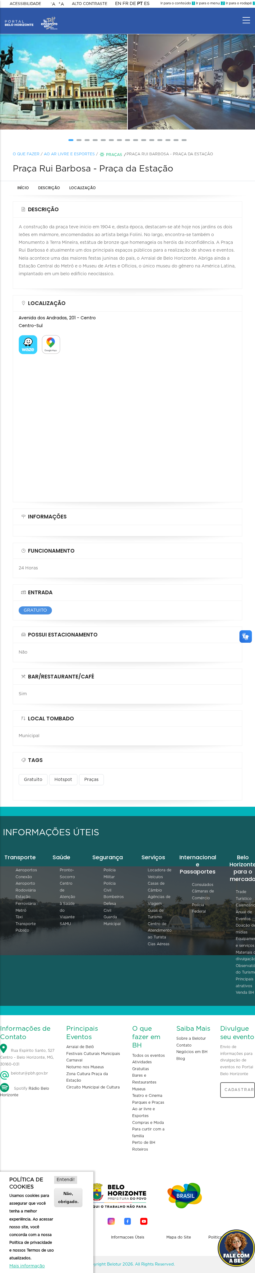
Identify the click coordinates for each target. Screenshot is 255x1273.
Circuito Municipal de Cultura (93, 1087)
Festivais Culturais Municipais (93, 1054)
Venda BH (245, 992)
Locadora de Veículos (159, 873)
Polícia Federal (199, 908)
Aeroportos (26, 870)
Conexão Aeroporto (25, 880)
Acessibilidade (25, 4)
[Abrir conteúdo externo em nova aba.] (28, 339)
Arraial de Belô (80, 1047)
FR (125, 4)
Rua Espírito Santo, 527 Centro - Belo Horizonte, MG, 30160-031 (27, 1057)
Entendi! (66, 1180)
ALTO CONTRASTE (89, 4)
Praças (114, 155)
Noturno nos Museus (85, 1067)
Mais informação (27, 1266)
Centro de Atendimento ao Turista (160, 930)
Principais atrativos (244, 982)
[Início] (31, 19)
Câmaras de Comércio (203, 894)
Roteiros (140, 1149)
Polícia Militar (110, 873)
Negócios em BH (191, 1052)
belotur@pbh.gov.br (29, 1073)
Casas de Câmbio (156, 887)
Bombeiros (114, 897)
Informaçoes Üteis (127, 1237)
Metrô (21, 910)
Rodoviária (26, 890)
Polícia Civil (110, 887)
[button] (70, 140)
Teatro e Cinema (147, 1095)
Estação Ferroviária (26, 900)
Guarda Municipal (112, 920)
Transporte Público (26, 927)
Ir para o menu (209, 3)
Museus (139, 1089)
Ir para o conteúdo (177, 3)
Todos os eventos (148, 1055)
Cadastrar (239, 1090)
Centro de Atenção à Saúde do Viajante (67, 900)
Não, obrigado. (68, 1197)
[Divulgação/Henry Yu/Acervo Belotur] (154, 82)
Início (23, 187)
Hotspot (63, 780)
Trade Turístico (244, 895)
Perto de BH (143, 1142)
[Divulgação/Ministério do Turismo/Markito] (26, 82)
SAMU (65, 924)
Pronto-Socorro (67, 873)
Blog (180, 1059)
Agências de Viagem (159, 900)
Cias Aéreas (158, 944)
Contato (184, 1045)
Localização (82, 187)
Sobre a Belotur (191, 1038)
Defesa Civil (110, 907)
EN (118, 4)
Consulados (202, 885)
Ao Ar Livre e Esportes (69, 154)
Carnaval (74, 1060)
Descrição (49, 187)
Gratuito (33, 780)
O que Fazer (26, 154)
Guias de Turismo (156, 914)
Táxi (19, 917)
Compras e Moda (148, 1123)
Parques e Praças (148, 1102)
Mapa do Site (178, 1237)
